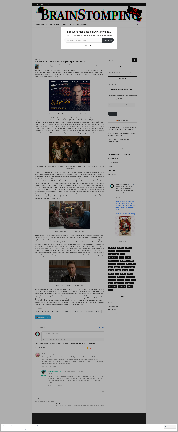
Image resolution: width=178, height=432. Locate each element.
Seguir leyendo (89, 45)
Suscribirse (108, 40)
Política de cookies (44, 429)
